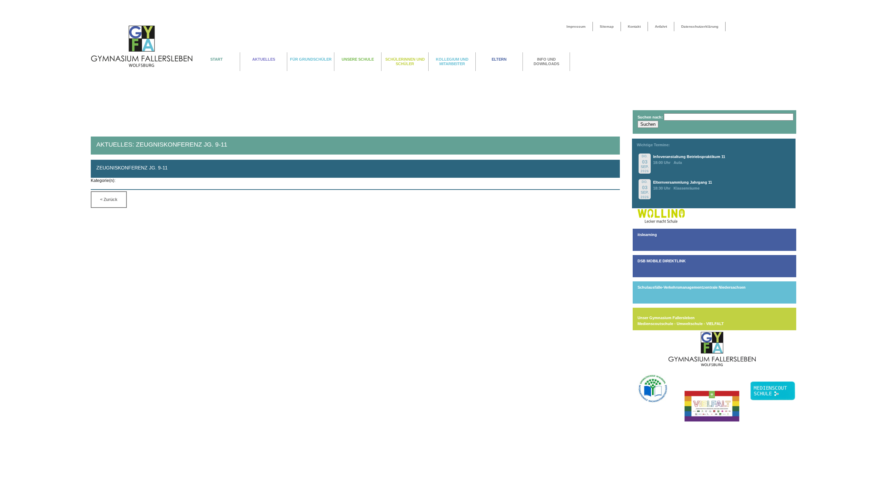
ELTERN (499, 59)
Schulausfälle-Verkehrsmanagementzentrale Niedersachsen (692, 287)
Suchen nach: (650, 117)
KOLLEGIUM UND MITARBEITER (452, 61)
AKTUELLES (263, 59)
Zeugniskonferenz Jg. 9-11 (131, 167)
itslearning (647, 235)
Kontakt (634, 26)
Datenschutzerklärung (699, 26)
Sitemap (607, 26)
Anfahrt (661, 26)
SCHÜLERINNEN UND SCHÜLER (405, 61)
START (216, 59)
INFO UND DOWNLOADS (546, 61)
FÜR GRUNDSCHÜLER (311, 59)
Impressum (576, 26)
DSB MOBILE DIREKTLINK (662, 261)
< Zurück (108, 199)
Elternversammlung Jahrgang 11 (682, 182)
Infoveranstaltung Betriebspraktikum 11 (689, 157)
